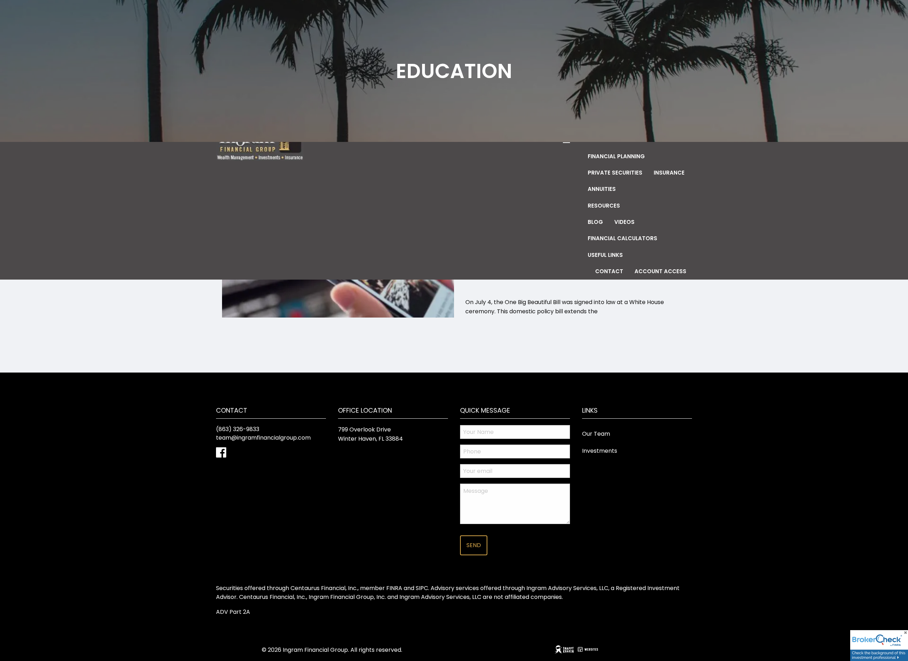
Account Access (660, 271)
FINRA (394, 588)
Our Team (596, 434)
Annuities (602, 189)
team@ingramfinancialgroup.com (263, 438)
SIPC (422, 588)
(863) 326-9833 (237, 429)
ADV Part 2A (233, 612)
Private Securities (615, 172)
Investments (599, 451)
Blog (595, 222)
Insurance (669, 172)
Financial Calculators (622, 238)
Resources (604, 205)
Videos (624, 222)
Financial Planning (616, 156)
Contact (609, 271)
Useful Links (605, 255)
